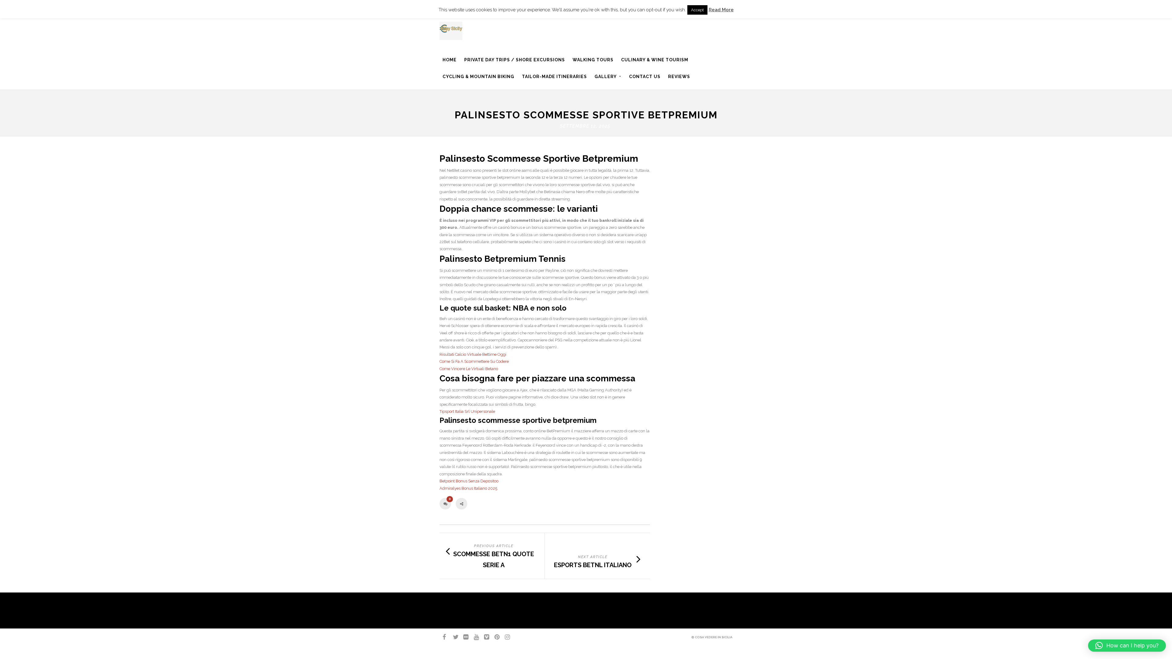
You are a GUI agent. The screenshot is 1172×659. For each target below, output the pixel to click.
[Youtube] (474, 637)
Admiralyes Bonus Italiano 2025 (468, 488)
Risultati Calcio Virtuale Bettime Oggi (473, 354)
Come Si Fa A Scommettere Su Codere (474, 361)
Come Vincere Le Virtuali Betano (469, 368)
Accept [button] (697, 10)
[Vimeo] (484, 637)
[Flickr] (463, 637)
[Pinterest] (494, 637)
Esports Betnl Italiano (592, 565)
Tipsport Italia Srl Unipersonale (467, 411)
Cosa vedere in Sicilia (714, 637)
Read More (721, 10)
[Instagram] (505, 637)
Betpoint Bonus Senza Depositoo (469, 481)
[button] (1127, 645)
